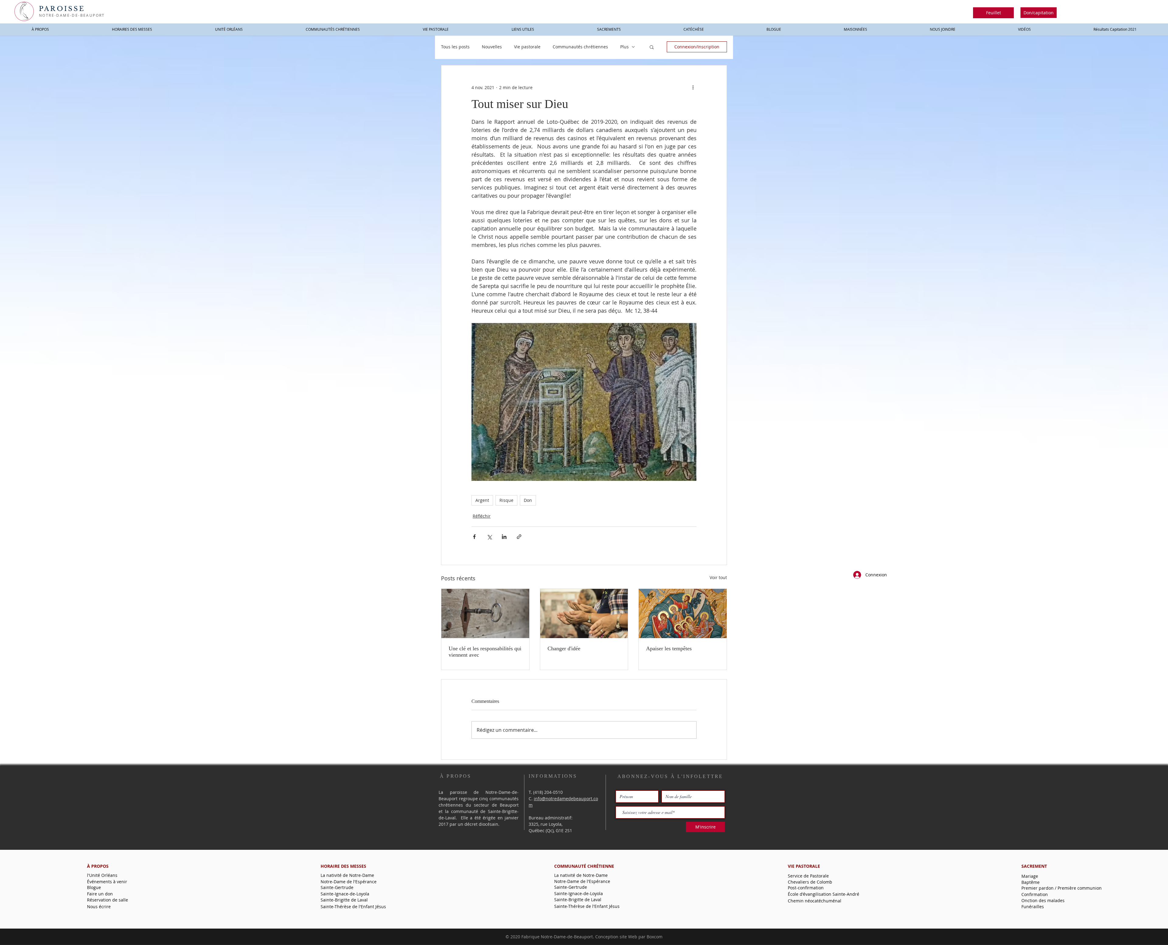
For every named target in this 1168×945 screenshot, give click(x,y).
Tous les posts (455, 47)
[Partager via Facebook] (474, 537)
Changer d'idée (564, 648)
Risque (506, 500)
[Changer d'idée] (584, 613)
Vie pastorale (527, 47)
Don (528, 500)
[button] (993, 12)
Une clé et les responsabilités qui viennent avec (485, 651)
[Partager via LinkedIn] (504, 537)
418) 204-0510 (548, 792)
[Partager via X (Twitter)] (489, 537)
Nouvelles (492, 47)
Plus (624, 47)
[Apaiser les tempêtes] (683, 613)
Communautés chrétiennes (580, 47)
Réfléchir (482, 516)
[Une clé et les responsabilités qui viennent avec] (485, 613)
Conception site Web (616, 937)
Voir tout (718, 577)
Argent (482, 500)
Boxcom (654, 937)
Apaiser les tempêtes (669, 648)
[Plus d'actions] (693, 87)
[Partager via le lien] (519, 537)
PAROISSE (62, 9)
